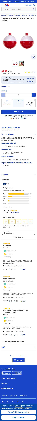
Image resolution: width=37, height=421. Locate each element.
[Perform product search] (34, 9)
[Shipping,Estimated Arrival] (18, 103)
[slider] (18, 41)
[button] (30, 80)
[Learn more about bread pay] (23, 118)
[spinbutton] (18, 95)
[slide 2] (21, 63)
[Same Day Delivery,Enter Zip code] (30, 103)
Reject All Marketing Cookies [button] (18, 412)
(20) (35, 72)
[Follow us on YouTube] (12, 402)
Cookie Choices (24, 408)
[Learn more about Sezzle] (15, 118)
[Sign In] (25, 5)
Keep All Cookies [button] (19, 417)
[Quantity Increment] (34, 95)
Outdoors (10, 15)
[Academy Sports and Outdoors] (7, 5)
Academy (3, 15)
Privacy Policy (19, 407)
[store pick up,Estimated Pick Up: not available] (7, 103)
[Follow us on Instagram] (18, 402)
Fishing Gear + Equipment (20, 15)
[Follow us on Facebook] (2, 402)
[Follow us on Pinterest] (23, 402)
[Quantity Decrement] (3, 95)
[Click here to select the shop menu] (2, 5)
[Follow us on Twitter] (7, 402)
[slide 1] (15, 63)
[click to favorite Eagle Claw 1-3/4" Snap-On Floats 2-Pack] (34, 57)
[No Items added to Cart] (34, 5)
